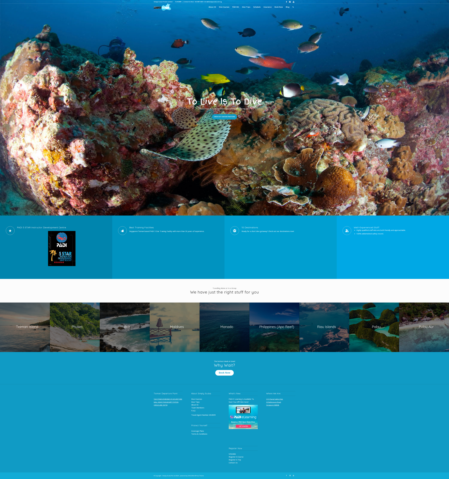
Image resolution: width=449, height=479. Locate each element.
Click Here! (244, 402)
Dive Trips (195, 402)
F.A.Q (193, 410)
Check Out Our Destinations (224, 117)
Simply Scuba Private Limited (163, 2)
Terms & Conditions (199, 434)
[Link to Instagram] (290, 2)
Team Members (197, 407)
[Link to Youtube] (293, 2)
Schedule (232, 454)
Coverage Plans (197, 431)
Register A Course (236, 457)
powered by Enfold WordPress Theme (192, 476)
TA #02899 (178, 2)
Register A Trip (235, 460)
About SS (194, 405)
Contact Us (233, 462)
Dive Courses (196, 399)
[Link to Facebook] (286, 2)
